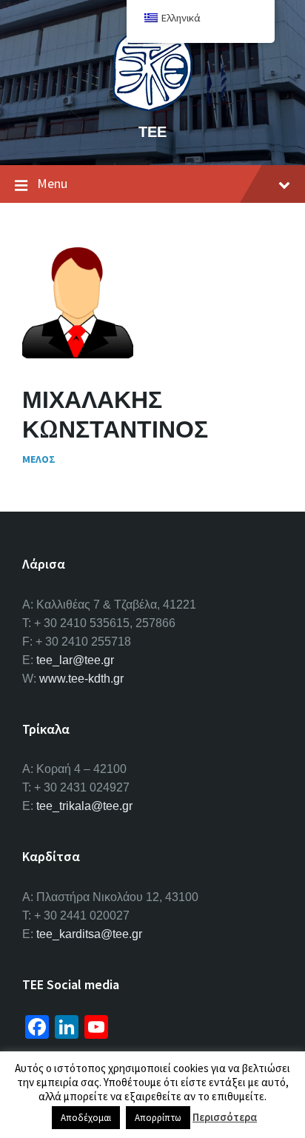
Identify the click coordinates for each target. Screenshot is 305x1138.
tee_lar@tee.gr (75, 660)
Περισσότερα (224, 1117)
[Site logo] (152, 106)
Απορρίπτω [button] (158, 1117)
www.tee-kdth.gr (81, 678)
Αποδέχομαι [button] (86, 1117)
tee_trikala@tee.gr (84, 806)
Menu (52, 183)
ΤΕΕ (152, 131)
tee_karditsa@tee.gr (89, 934)
